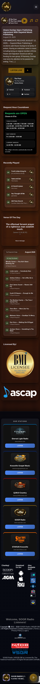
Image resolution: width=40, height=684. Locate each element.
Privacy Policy (16, 630)
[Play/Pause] (33, 677)
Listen (20, 446)
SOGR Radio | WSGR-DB (30, 627)
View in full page (20, 240)
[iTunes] (21, 581)
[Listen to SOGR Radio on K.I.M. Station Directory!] (33, 588)
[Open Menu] (36, 7)
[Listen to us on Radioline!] (33, 596)
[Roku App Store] (21, 586)
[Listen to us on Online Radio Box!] (33, 582)
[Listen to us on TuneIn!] (33, 577)
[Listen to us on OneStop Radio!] (33, 594)
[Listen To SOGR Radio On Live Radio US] (33, 604)
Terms (36, 629)
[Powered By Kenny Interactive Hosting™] (20, 636)
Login (25, 630)
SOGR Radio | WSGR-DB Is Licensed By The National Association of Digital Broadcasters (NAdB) (20, 658)
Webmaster (28, 629)
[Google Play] (21, 575)
